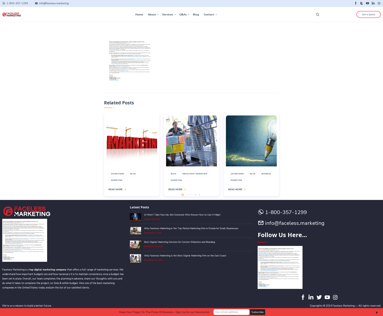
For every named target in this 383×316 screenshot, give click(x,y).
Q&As (183, 14)
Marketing (116, 180)
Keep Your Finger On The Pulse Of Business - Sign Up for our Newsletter (164, 312)
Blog (196, 14)
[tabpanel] (132, 154)
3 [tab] (199, 194)
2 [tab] (195, 194)
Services (167, 14)
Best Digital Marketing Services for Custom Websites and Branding (179, 242)
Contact (209, 14)
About (152, 14)
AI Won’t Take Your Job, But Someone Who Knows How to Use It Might (182, 214)
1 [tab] (182, 194)
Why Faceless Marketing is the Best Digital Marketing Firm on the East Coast (185, 255)
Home (139, 14)
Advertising (117, 174)
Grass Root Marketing (194, 174)
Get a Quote (368, 14)
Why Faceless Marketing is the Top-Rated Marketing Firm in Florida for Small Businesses (191, 228)
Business (266, 174)
